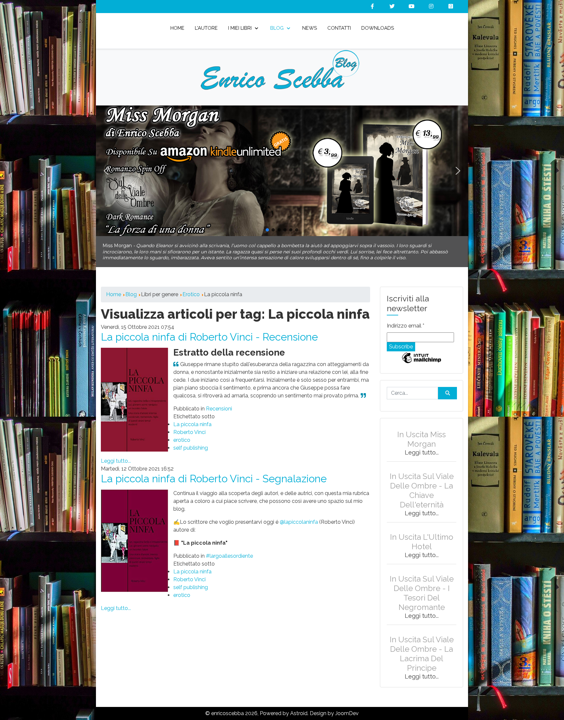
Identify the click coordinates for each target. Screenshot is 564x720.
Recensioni (219, 403)
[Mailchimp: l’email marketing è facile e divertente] (421, 357)
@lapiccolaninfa (299, 516)
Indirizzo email (405, 320)
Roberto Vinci (189, 426)
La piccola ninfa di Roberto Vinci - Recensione (209, 331)
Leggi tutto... (116, 455)
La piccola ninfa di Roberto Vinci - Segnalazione (214, 473)
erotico (181, 434)
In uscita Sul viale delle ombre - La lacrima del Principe (422, 648)
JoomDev (347, 707)
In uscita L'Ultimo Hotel (421, 535)
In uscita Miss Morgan (421, 433)
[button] (282, 170)
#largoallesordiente (229, 550)
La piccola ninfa (192, 418)
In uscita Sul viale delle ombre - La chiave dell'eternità (422, 485)
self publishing (190, 442)
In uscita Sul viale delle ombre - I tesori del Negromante (422, 587)
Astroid (298, 707)
